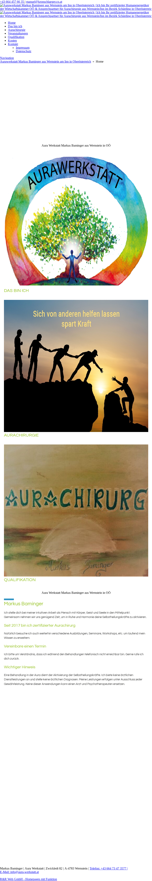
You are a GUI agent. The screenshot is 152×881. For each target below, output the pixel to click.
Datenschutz (23, 51)
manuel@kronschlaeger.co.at (44, 1)
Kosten (12, 40)
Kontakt (13, 44)
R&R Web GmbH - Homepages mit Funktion (28, 879)
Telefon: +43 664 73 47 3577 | (109, 868)
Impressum (22, 47)
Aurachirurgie (16, 29)
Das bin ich (15, 26)
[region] (76, 88)
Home (12, 22)
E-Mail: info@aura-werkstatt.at (19, 872)
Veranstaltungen (18, 33)
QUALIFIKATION (20, 580)
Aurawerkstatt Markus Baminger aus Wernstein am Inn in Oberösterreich (45, 61)
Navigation (7, 58)
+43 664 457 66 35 (12, 1)
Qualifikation (16, 37)
